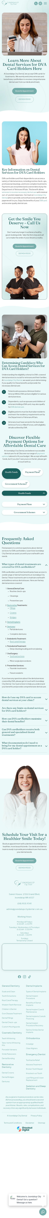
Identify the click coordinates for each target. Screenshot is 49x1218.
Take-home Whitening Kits (11, 1044)
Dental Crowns (8, 1072)
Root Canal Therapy (10, 1000)
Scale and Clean (8, 991)
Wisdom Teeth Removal (11, 1005)
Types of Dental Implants (36, 991)
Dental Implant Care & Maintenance (35, 1010)
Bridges (13, 617)
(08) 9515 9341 (24, 904)
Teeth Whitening (8, 1038)
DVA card (43, 201)
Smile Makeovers (9, 1054)
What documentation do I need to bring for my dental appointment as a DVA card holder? (22, 746)
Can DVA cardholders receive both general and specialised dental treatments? (20, 732)
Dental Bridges (8, 1077)
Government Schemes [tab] (16, 484)
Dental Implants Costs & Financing (35, 1017)
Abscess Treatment (34, 1064)
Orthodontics (33, 1038)
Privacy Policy (36, 1116)
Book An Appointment (24, 246)
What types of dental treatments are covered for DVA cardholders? (21, 565)
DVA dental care (17, 407)
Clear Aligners (31, 1048)
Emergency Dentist (35, 1054)
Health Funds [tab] (11, 472)
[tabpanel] (24, 497)
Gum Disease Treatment (12, 1013)
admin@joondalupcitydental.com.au (24, 909)
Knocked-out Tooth (34, 1073)
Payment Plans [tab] (32, 472)
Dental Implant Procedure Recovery (34, 1024)
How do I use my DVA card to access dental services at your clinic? (21, 699)
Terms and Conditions (13, 1123)
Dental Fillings (7, 1018)
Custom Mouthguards (11, 1026)
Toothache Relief (33, 1060)
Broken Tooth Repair (34, 1069)
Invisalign (30, 1044)
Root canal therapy (18, 641)
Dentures (11, 627)
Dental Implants (13, 622)
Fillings (12, 608)
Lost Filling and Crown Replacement (35, 1079)
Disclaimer (30, 1123)
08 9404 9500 (24, 253)
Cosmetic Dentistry (12, 1033)
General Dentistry (11, 986)
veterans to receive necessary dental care (19, 192)
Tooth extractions (17, 656)
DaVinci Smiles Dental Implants (35, 1031)
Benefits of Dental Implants (33, 1003)
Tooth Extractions (9, 996)
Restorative (12, 605)
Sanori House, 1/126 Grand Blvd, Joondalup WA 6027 (24, 896)
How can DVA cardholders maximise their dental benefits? (21, 720)
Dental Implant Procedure (32, 997)
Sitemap (41, 1123)
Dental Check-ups (9, 1022)
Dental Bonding (8, 1058)
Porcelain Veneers (9, 1049)
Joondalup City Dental (13, 380)
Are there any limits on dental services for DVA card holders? (23, 709)
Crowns (13, 613)
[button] (24, 565)
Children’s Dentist (9, 1009)
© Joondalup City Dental (17, 1116)
